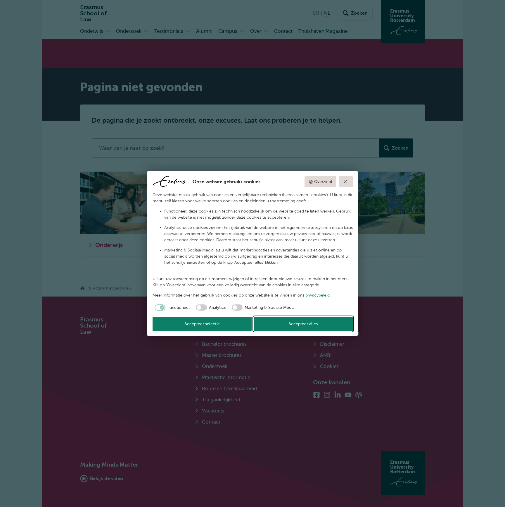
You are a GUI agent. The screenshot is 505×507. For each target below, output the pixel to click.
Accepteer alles (303, 324)
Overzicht (323, 181)
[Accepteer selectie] (346, 181)
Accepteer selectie (202, 324)
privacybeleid (317, 295)
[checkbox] (171, 307)
